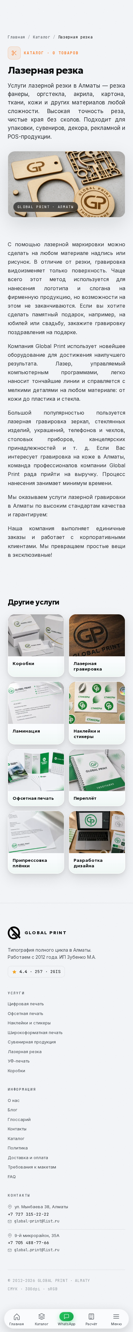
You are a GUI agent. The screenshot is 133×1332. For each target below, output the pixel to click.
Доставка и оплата (28, 1157)
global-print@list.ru (36, 1221)
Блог (12, 1109)
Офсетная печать (25, 1013)
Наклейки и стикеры (29, 1022)
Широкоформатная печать (35, 1032)
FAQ (12, 1176)
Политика (18, 1147)
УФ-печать (19, 1060)
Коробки (16, 1070)
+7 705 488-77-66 (28, 1242)
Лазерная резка (25, 1051)
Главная (16, 37)
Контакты (17, 1128)
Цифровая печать (26, 1003)
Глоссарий (19, 1119)
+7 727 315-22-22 (28, 1214)
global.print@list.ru (36, 1250)
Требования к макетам (32, 1166)
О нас (14, 1100)
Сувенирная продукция (32, 1041)
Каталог (41, 37)
